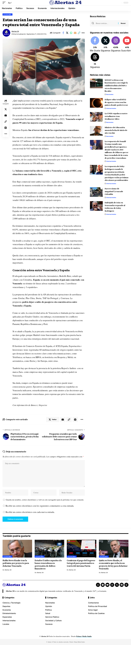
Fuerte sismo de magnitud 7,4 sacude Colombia (114, 191)
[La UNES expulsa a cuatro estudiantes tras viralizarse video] (96, 117)
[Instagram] (116, 44)
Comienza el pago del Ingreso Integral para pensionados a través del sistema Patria (81, 563)
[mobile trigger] (5, 3)
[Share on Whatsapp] (71, 33)
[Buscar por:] (106, 23)
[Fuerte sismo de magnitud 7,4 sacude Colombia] (96, 192)
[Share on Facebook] (63, 33)
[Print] (6, 128)
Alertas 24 (15, 31)
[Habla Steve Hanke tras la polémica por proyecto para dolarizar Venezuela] (17, 549)
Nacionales (109, 94)
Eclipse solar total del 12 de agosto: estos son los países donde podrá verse (116, 102)
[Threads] (95, 61)
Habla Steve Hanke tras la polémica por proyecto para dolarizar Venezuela (16, 563)
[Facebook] (95, 44)
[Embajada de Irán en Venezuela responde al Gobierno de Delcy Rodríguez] (96, 206)
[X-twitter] (117, 585)
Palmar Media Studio (84, 636)
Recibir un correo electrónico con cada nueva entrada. (30, 512)
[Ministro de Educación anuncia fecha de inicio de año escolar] (96, 131)
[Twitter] (105, 44)
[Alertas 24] (65, 2)
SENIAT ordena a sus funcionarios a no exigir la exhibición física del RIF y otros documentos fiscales (116, 85)
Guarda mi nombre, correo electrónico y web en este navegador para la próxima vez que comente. (45, 499)
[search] (119, 2)
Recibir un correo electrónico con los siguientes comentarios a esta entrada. (40, 505)
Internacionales (111, 108)
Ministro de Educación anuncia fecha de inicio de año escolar (116, 130)
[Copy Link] (79, 33)
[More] (83, 33)
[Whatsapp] (98, 585)
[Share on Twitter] (67, 33)
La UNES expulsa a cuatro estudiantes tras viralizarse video (116, 116)
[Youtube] (107, 585)
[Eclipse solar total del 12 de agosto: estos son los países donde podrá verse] (96, 103)
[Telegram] (103, 585)
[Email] (75, 33)
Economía (7, 14)
